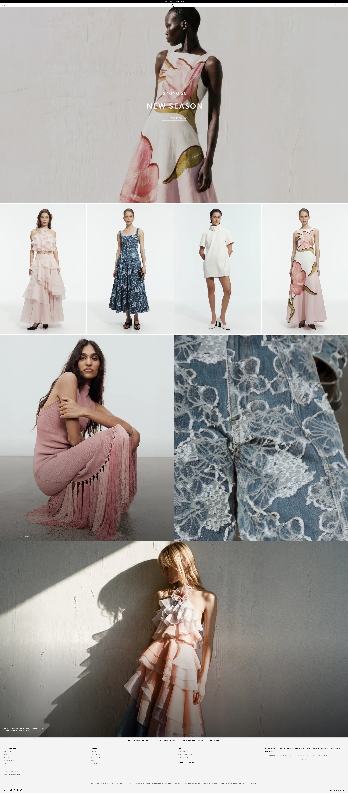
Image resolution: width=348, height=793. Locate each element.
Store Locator (95, 757)
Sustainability (95, 754)
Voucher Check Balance (11, 772)
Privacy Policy (182, 751)
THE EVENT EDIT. (8, 733)
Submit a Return (9, 760)
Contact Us (7, 751)
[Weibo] (21, 790)
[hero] (174, 105)
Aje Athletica (95, 766)
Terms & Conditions (184, 757)
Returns (6, 757)
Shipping (6, 754)
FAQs (5, 763)
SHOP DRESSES (25, 536)
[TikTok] (11, 790)
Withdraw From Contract (12, 774)
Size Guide (7, 766)
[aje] (174, 5)
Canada (180, 765)
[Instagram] (4, 790)
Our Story (94, 751)
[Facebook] (8, 790)
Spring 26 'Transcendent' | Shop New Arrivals (174, 1)
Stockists (94, 760)
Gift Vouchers (8, 769)
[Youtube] (17, 790)
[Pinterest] (14, 790)
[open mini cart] (343, 5)
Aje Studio (94, 763)
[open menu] (4, 5)
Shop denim (198, 536)
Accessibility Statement (185, 754)
